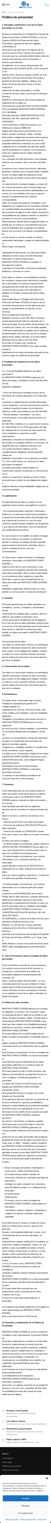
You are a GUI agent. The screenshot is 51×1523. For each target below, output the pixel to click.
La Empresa (7, 1458)
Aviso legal (7, 1462)
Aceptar (25, 1498)
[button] (47, 1478)
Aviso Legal (41, 1519)
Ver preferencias (25, 1513)
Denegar (25, 1506)
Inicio (4, 12)
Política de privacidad (28, 1519)
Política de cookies (12, 1519)
